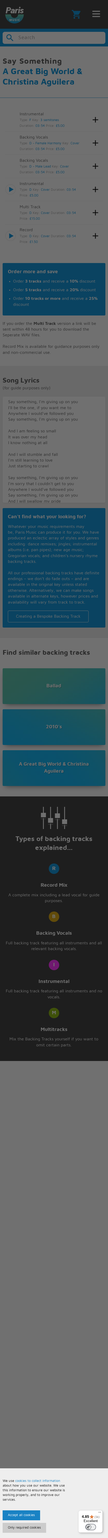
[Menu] (99, 1513)
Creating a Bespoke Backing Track (48, 616)
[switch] (90, 1527)
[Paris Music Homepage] (14, 14)
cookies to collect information (37, 1481)
